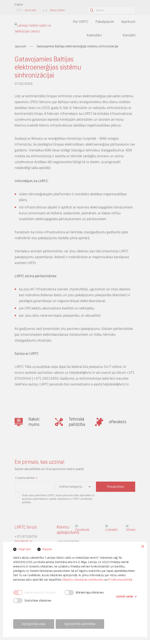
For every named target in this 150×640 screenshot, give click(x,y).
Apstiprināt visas (33, 624)
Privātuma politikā (120, 579)
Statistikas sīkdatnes (37, 600)
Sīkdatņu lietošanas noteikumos (82, 579)
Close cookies (142, 546)
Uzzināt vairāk (124, 596)
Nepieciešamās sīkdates (40, 592)
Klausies (47, 549)
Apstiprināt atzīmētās (79, 624)
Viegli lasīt (24, 549)
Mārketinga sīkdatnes (90, 592)
